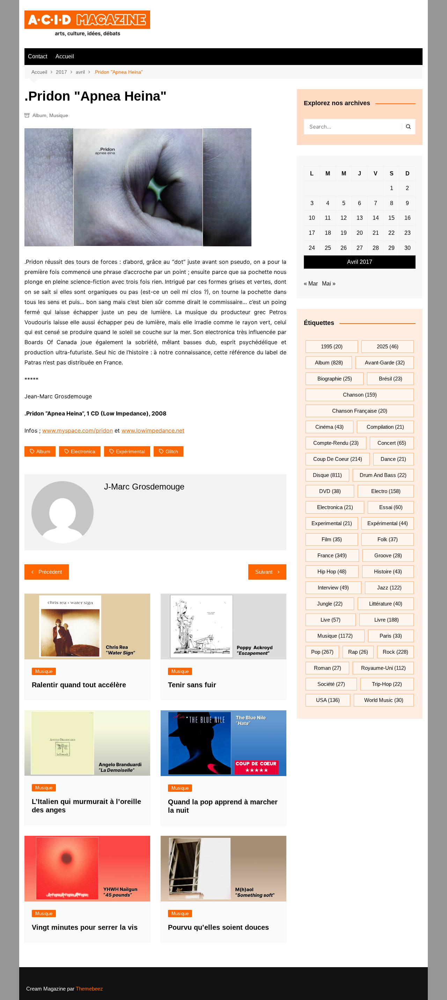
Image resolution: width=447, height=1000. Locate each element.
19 (343, 233)
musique (335, 636)
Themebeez (89, 989)
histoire (388, 571)
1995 (332, 346)
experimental (332, 523)
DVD (330, 491)
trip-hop (387, 684)
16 (407, 218)
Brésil (390, 379)
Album (39, 115)
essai (391, 507)
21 (376, 233)
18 (328, 233)
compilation (385, 427)
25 (328, 248)
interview (333, 587)
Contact (37, 56)
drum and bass (383, 475)
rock (395, 652)
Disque (327, 475)
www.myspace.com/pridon (77, 430)
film (332, 539)
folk (388, 539)
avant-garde (385, 362)
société (331, 684)
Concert (392, 443)
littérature (385, 604)
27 (360, 248)
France (332, 555)
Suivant (263, 572)
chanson (360, 395)
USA (328, 700)
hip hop (331, 571)
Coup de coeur (337, 459)
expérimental (130, 451)
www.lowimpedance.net (153, 430)
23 (407, 233)
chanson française (359, 411)
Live (330, 620)
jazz (389, 587)
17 (312, 233)
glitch (172, 451)
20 (360, 233)
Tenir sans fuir (192, 685)
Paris (391, 636)
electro (386, 491)
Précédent (50, 572)
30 (407, 248)
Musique (58, 115)
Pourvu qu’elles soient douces (218, 927)
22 (391, 233)
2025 (387, 346)
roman (327, 668)
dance (393, 459)
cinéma (329, 427)
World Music (383, 700)
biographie (334, 379)
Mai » (329, 284)
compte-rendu (336, 443)
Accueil (65, 56)
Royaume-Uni (383, 668)
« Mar (311, 284)
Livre (386, 620)
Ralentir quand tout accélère (79, 685)
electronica (83, 451)
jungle (330, 604)
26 (343, 248)
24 (312, 248)
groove (388, 555)
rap (358, 652)
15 (391, 218)
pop (322, 652)
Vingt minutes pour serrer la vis (85, 927)
